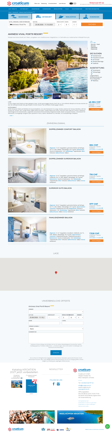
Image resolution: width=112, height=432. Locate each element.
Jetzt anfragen (95, 109)
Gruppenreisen (77, 9)
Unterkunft (24, 9)
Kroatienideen (52, 3)
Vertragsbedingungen (83, 400)
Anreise (80, 380)
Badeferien (36, 9)
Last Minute (62, 3)
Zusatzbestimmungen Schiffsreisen (86, 404)
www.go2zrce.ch (83, 389)
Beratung (44, 3)
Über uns (37, 3)
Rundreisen (47, 9)
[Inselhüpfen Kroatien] (80, 417)
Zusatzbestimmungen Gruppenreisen (87, 402)
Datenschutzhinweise (83, 406)
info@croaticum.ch (84, 385)
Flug (67, 9)
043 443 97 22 (97, 3)
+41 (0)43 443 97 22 (87, 383)
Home (9, 12)
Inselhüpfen (58, 9)
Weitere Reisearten (92, 9)
